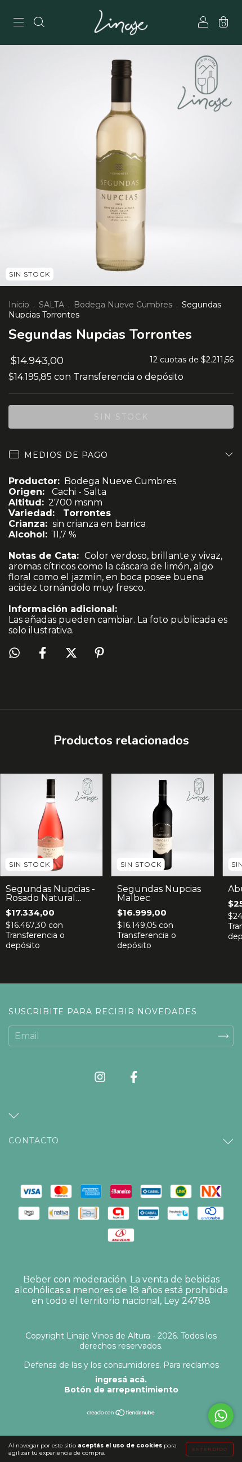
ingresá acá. (121, 1379)
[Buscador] (38, 23)
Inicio (18, 305)
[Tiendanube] (121, 1413)
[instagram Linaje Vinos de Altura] (101, 1077)
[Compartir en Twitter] (72, 653)
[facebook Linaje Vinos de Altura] (133, 1077)
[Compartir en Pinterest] (99, 653)
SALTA (51, 305)
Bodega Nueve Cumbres (123, 305)
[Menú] (18, 23)
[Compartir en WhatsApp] (14, 653)
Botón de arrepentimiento (121, 1390)
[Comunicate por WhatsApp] (221, 1415)
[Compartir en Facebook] (44, 653)
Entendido (209, 1449)
